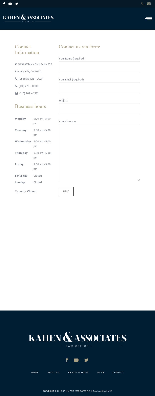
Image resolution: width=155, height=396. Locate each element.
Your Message (67, 121)
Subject (63, 100)
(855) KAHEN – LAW (30, 79)
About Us (53, 372)
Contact (118, 372)
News (100, 372)
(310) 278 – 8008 (29, 86)
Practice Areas (78, 372)
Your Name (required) (72, 58)
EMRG (109, 391)
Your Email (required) (71, 79)
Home (35, 372)
